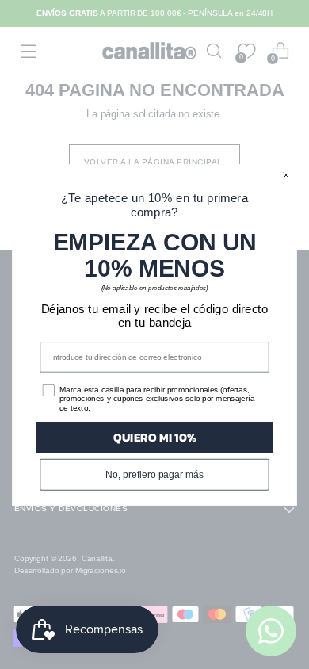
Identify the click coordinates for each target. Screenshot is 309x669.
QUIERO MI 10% (154, 437)
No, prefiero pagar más (154, 473)
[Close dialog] (286, 175)
